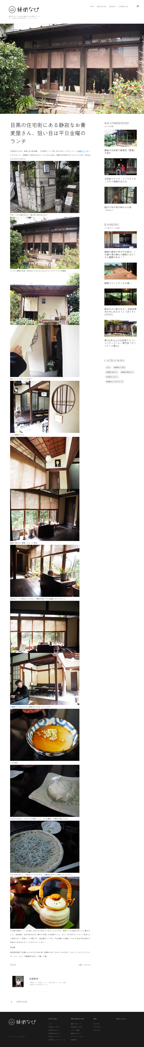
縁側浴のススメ (76, 1033)
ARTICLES (101, 6)
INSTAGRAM (97, 1027)
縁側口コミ (82, 151)
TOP (92, 6)
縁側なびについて (76, 1023)
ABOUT (112, 6)
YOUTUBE (96, 1030)
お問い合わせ (121, 1019)
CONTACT (123, 6)
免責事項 (73, 1039)
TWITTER (96, 1023)
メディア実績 (75, 1030)
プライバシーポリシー (78, 1036)
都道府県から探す (76, 1027)
